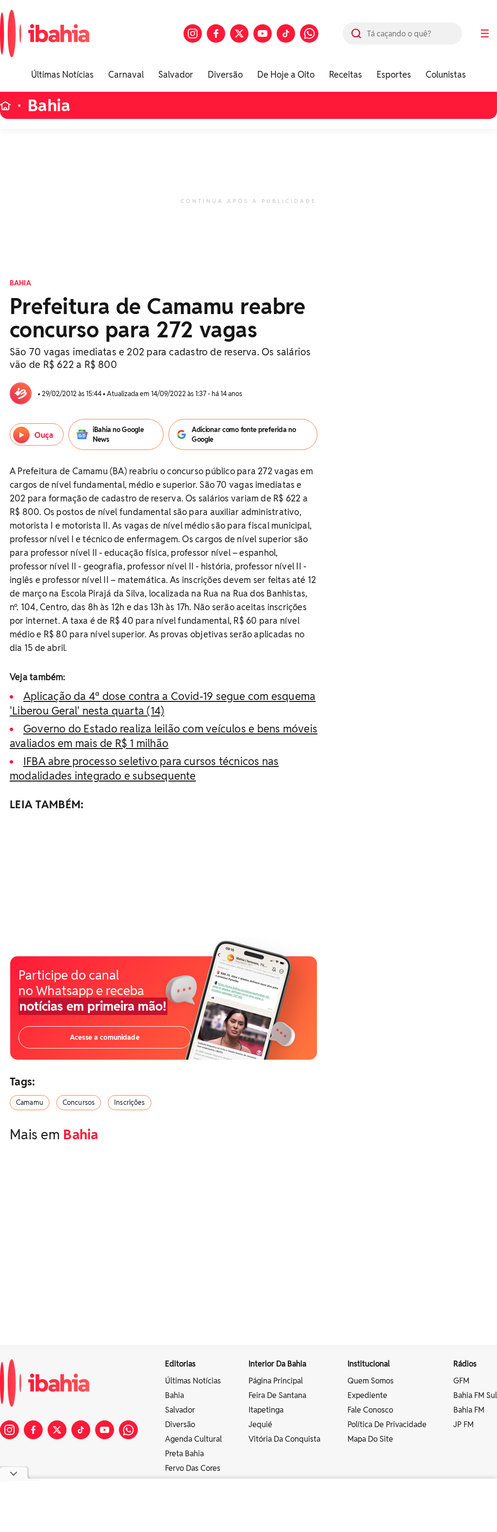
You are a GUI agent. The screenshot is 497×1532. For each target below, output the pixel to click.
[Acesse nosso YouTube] (262, 33)
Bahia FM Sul (475, 1395)
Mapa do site (370, 1439)
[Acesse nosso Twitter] (239, 33)
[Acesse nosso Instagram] (192, 33)
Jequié (260, 1424)
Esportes (394, 74)
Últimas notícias (193, 1381)
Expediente (367, 1395)
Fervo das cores (192, 1468)
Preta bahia (184, 1454)
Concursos (79, 1102)
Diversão (225, 74)
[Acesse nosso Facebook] (216, 33)
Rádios (465, 1364)
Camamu (29, 1102)
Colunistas (446, 74)
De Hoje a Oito (286, 74)
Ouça (43, 435)
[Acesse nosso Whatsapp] (309, 33)
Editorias (180, 1364)
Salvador (175, 74)
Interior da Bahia (277, 1364)
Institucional (369, 1364)
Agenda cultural (193, 1439)
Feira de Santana (277, 1395)
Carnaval (126, 74)
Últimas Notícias (62, 74)
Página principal (275, 1381)
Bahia (49, 105)
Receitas (345, 74)
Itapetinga (265, 1410)
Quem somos (371, 1381)
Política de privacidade (387, 1424)
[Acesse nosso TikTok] (286, 33)
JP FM (463, 1424)
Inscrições (129, 1102)
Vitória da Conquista (284, 1439)
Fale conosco (370, 1410)
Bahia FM (468, 1410)
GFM (461, 1381)
